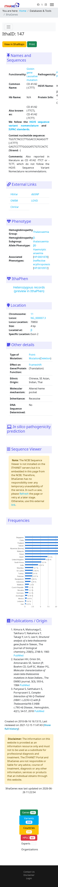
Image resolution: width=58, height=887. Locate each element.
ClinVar (14, 207)
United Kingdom (18, 560)
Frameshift (35, 364)
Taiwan (21, 546)
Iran (22, 604)
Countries (29, 829)
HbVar (14, 194)
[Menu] (52, 4)
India (22, 565)
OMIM (14, 200)
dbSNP (35, 194)
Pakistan (20, 576)
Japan (21, 557)
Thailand (20, 543)
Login (29, 878)
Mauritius (20, 568)
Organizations (29, 851)
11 (32, 314)
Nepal (21, 554)
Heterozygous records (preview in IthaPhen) (29, 289)
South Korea (19, 562)
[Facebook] (38, 4)
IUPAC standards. (19, 129)
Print (32, 44)
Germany (20, 593)
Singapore (20, 537)
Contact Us (29, 871)
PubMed (19, 655)
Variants (29, 820)
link (13, 505)
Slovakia (20, 590)
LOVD (34, 200)
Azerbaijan (20, 596)
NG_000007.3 (38, 318)
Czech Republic (18, 587)
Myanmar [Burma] (17, 549)
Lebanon (20, 601)
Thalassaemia (41, 232)
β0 (34, 245)
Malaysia (20, 551)
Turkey (21, 574)
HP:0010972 (41, 268)
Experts (28, 843)
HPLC (28, 837)
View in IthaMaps (14, 44)
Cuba (22, 540)
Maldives (20, 585)
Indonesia (20, 582)
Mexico (21, 598)
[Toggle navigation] (8, 27)
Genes (28, 812)
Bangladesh (19, 579)
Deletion (45, 358)
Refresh (24, 493)
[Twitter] (42, 4)
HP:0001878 (41, 257)
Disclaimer (29, 875)
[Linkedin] (46, 4)
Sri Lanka (20, 571)
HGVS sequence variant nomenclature (29, 123)
